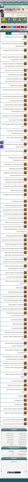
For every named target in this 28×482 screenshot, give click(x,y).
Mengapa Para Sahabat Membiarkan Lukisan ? (18, 159)
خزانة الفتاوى (10, 440)
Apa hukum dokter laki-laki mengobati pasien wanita (17, 132)
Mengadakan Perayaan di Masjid (13, 210)
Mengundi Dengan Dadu (16, 292)
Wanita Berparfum (18, 324)
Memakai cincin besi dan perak (14, 164)
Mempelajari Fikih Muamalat (15, 236)
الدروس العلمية (9, 433)
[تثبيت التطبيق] (1, 146)
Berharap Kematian (17, 320)
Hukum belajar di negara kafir (14, 272)
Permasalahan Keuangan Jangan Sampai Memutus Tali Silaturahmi (15, 358)
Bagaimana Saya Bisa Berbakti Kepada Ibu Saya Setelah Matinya (15, 180)
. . (1, 480)
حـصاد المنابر (14, 462)
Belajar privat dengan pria (16, 385)
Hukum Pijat (20, 288)
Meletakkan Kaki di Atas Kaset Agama (16, 38)
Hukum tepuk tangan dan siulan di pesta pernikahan (14, 145)
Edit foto (21, 396)
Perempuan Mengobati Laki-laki (14, 214)
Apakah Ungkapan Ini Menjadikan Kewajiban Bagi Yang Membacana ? (15, 65)
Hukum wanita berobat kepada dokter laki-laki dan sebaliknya (16, 267)
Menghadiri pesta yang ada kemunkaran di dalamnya (17, 314)
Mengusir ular (19, 400)
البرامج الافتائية (9, 435)
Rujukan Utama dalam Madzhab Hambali (15, 337)
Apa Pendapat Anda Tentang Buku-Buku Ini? (14, 125)
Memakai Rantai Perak (16, 168)
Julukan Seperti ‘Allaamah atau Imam (15, 414)
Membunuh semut (18, 201)
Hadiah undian (19, 404)
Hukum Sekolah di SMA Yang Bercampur (16, 282)
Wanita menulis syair (17, 190)
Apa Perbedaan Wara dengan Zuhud (16, 152)
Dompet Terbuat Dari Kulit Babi (14, 105)
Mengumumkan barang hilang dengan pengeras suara (16, 344)
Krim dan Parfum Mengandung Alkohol (16, 368)
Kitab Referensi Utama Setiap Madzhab (16, 375)
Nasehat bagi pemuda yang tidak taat (15, 91)
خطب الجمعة (10, 438)
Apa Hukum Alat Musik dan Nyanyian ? (17, 138)
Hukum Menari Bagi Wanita (15, 277)
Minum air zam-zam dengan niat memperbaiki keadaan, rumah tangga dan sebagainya (15, 229)
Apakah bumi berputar (17, 85)
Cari (8, 33)
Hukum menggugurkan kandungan (13, 296)
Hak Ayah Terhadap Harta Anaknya (13, 309)
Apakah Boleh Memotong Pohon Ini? (15, 51)
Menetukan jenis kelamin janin (14, 332)
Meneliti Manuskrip (18, 328)
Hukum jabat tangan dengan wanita (13, 248)
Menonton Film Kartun (17, 100)
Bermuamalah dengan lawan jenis (13, 96)
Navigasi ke (20, 15)
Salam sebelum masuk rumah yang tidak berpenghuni (14, 44)
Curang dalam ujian (17, 381)
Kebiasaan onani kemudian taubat (13, 116)
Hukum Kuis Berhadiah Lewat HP (13, 363)
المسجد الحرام (22, 444)
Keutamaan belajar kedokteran (14, 205)
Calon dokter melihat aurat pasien (13, 419)
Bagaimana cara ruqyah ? (15, 74)
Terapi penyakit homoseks (15, 218)
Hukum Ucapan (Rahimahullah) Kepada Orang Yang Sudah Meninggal (15, 260)
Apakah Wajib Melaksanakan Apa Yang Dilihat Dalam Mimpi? (15, 58)
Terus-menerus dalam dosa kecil (13, 409)
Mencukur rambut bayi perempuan (13, 240)
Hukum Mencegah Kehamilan (14, 244)
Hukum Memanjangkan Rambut (14, 300)
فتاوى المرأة (23, 435)
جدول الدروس (22, 433)
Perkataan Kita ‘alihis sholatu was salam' (15, 196)
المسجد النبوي (10, 442)
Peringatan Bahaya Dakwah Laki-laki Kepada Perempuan (15, 110)
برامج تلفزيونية (22, 442)
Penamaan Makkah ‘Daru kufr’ (14, 70)
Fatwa (26, 30)
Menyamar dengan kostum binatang (17, 390)
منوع (21, 30)
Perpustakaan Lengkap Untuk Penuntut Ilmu (16, 351)
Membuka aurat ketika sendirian (14, 186)
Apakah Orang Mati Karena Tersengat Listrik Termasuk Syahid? (16, 80)
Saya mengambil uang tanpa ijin (14, 424)
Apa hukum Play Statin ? (16, 120)
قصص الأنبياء (22, 440)
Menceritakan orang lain (16, 304)
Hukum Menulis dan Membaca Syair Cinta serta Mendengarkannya (15, 253)
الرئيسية (11, 444)
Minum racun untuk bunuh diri (14, 222)
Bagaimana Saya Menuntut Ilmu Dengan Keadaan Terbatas (15, 174)
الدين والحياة (22, 438)
